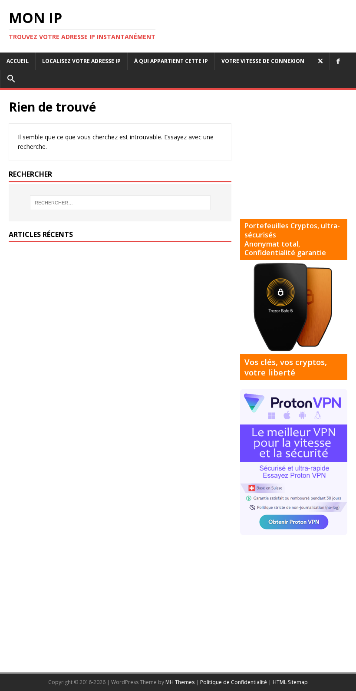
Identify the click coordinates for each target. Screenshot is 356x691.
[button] (11, 79)
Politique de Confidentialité (233, 682)
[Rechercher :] (120, 202)
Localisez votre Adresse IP (81, 61)
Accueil (18, 61)
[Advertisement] (298, 153)
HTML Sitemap (290, 682)
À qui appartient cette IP (171, 61)
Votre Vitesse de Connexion (262, 61)
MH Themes (179, 682)
